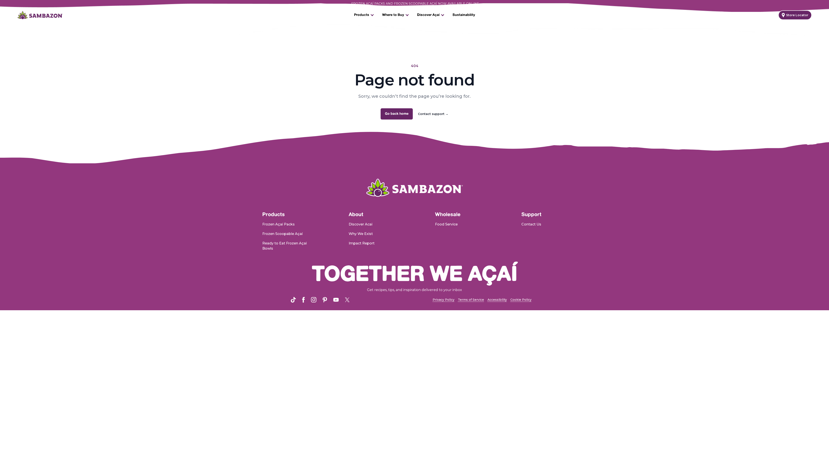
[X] (347, 299)
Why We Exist (361, 234)
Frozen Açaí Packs (278, 224)
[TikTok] (293, 300)
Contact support (433, 114)
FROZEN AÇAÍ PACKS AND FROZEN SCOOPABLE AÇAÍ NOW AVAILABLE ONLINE (417, 4)
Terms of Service (471, 300)
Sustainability (463, 15)
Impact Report (362, 243)
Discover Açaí (428, 15)
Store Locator (797, 15)
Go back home (396, 113)
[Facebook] (303, 300)
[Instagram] (313, 299)
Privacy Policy (443, 300)
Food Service (446, 224)
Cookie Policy (521, 300)
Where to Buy (393, 15)
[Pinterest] (325, 299)
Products (361, 15)
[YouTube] (336, 300)
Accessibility (497, 300)
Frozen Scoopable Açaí (282, 234)
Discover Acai (360, 224)
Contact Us (531, 224)
